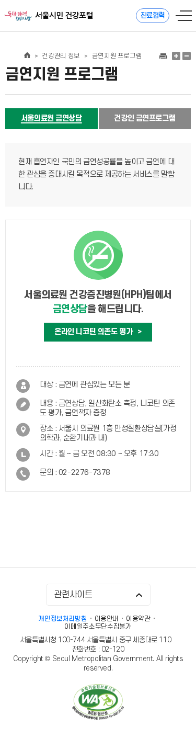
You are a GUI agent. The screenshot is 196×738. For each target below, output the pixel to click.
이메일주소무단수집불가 (97, 626)
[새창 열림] (162, 56)
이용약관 (138, 618)
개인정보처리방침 (62, 618)
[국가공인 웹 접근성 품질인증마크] (98, 703)
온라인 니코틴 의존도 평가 (98, 331)
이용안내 (107, 618)
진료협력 (153, 15)
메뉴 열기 (184, 15)
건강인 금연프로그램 (144, 118)
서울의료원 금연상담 (51, 118)
